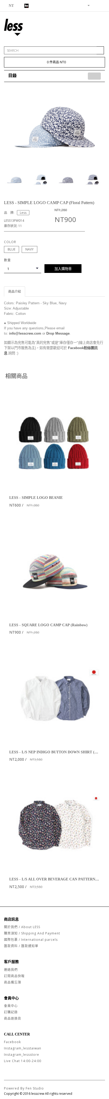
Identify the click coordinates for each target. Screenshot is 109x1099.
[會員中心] (86, 5)
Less (23, 212)
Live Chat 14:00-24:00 (22, 1061)
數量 (7, 260)
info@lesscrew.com (25, 333)
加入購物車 (63, 268)
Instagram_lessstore (21, 1054)
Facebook (12, 1042)
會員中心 (11, 1006)
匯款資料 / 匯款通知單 (21, 946)
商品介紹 (14, 291)
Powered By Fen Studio (24, 1088)
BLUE (11, 249)
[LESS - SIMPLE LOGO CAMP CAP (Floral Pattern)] (54, 127)
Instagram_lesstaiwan (22, 1048)
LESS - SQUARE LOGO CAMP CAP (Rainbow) (48, 625)
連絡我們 (11, 969)
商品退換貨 (12, 1018)
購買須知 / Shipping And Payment (32, 933)
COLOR (10, 242)
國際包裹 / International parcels (31, 939)
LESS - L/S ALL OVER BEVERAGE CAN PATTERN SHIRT (58, 879)
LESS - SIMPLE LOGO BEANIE (36, 498)
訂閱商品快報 (14, 976)
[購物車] (94, 5)
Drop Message (58, 333)
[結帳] (100, 5)
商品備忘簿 (12, 982)
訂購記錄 (11, 1012)
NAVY (29, 249)
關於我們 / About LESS (22, 927)
